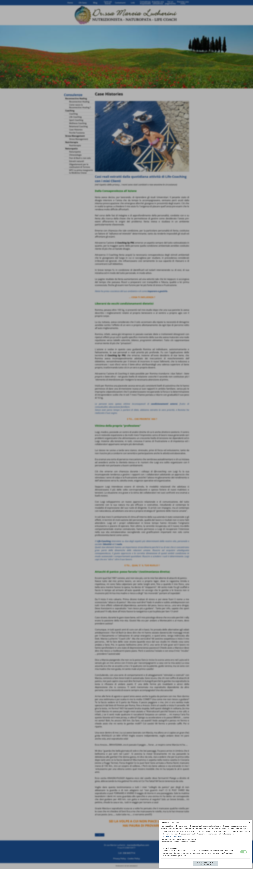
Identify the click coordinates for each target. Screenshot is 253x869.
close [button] (249, 822)
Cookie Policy (166, 837)
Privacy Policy (177, 837)
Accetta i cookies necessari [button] (205, 863)
